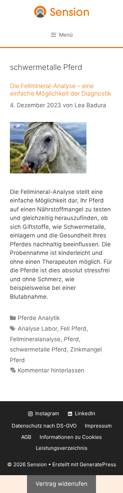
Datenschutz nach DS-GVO (44, 425)
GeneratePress (98, 464)
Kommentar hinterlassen (51, 370)
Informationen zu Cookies (71, 437)
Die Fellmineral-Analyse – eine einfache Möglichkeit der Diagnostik (60, 89)
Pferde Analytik (39, 318)
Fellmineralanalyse (35, 339)
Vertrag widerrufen (61, 483)
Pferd (71, 339)
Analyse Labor (37, 328)
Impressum (98, 425)
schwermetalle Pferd (38, 349)
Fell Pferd (73, 328)
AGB (26, 437)
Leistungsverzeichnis (61, 448)
